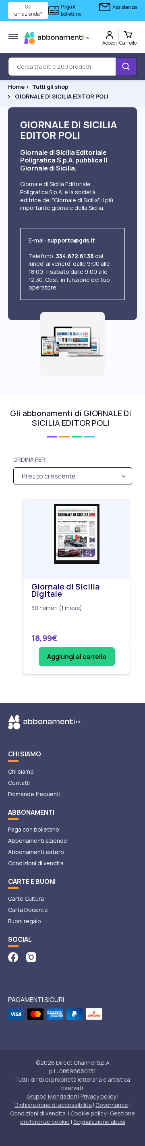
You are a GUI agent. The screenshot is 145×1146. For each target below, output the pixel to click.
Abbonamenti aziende (37, 840)
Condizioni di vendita (36, 863)
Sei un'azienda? (28, 10)
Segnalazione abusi (99, 1121)
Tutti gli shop (50, 87)
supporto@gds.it (71, 240)
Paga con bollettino (33, 829)
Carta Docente (28, 910)
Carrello (128, 42)
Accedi (109, 42)
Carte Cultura (26, 898)
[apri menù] (13, 36)
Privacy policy (98, 1096)
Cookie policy (88, 1113)
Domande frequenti (34, 794)
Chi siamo (21, 771)
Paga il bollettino (71, 10)
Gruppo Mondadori (52, 1096)
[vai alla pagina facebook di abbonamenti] (13, 957)
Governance (111, 1105)
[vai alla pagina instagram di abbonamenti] (31, 957)
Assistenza (124, 7)
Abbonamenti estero (36, 852)
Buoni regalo (24, 921)
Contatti (19, 783)
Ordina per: (30, 459)
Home (16, 87)
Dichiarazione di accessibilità (53, 1105)
